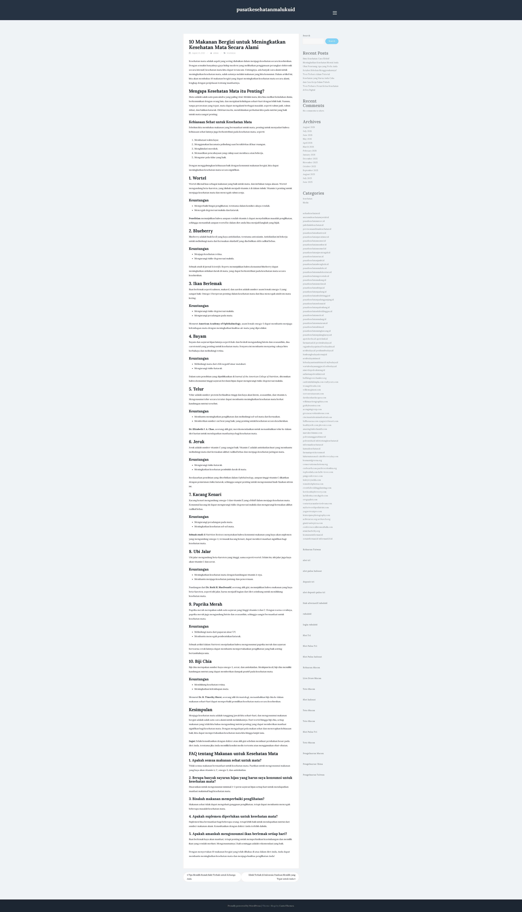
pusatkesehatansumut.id (314, 241)
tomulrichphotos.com (313, 484)
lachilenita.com (310, 495)
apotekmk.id (322, 339)
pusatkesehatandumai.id (314, 303)
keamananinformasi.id (313, 535)
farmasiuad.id (309, 343)
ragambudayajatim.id (312, 346)
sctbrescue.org (310, 519)
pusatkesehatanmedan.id (314, 284)
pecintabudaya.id (324, 343)
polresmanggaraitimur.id (314, 437)
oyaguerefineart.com (328, 421)
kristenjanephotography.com (316, 515)
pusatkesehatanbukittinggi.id (316, 296)
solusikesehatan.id (311, 213)
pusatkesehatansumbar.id (315, 244)
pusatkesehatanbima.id (313, 327)
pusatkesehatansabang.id (314, 280)
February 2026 (310, 151)
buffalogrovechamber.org (315, 378)
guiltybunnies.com (311, 405)
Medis (305, 202)
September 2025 (310, 170)
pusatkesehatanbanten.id (314, 233)
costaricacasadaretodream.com (317, 503)
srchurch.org (324, 519)
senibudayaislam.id (311, 358)
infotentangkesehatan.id (327, 441)
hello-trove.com (325, 472)
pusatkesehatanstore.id (314, 221)
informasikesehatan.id (313, 445)
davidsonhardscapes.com (314, 397)
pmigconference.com (313, 476)
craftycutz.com (331, 382)
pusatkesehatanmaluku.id (315, 268)
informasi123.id (326, 539)
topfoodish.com (310, 472)
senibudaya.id (309, 350)
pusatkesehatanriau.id (313, 256)
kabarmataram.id (310, 456)
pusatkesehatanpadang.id (315, 292)
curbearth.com (310, 468)
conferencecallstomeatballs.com (318, 527)
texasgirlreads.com (312, 386)
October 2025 (309, 166)
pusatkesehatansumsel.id (314, 248)
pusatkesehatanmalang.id (314, 319)
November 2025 (310, 162)
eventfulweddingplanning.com (317, 488)
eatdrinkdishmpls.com (313, 382)
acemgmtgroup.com (312, 409)
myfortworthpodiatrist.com (316, 507)
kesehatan (231, 53)
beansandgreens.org (312, 460)
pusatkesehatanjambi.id (313, 260)
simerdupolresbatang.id (314, 370)
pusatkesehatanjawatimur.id (316, 237)
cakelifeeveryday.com (328, 456)
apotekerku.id (309, 339)
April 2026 (307, 143)
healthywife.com (310, 425)
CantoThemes (286, 905)
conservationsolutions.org (315, 464)
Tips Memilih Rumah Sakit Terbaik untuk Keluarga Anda (211, 877)
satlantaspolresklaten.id (314, 374)
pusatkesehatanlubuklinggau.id (317, 311)
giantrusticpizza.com (313, 523)
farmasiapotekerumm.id (314, 452)
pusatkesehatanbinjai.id (314, 288)
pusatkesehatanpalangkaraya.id (317, 335)
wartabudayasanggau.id (314, 366)
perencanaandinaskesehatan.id (317, 229)
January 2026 (309, 155)
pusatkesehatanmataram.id (315, 323)
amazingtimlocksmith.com (315, 429)
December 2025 (310, 158)
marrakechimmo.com (312, 433)
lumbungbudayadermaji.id (315, 354)
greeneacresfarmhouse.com (316, 413)
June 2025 (308, 182)
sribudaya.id (331, 366)
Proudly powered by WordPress (244, 905)
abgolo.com (322, 495)
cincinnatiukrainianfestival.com (317, 417)
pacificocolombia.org (327, 468)
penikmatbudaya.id (324, 350)
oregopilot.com (310, 499)
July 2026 (307, 131)
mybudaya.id (332, 362)
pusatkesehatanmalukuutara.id (317, 272)
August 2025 (309, 174)
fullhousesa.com (310, 421)
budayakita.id (328, 346)
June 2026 (307, 135)
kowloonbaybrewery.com (314, 492)
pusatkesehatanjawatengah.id (316, 252)
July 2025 (307, 178)
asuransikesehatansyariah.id (316, 217)
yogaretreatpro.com (312, 511)
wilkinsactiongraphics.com (315, 401)
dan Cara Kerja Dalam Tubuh (316, 82)
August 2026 (309, 127)
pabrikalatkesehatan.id (313, 225)
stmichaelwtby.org (311, 531)
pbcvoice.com (325, 425)
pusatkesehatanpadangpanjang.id (318, 299)
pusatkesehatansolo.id (313, 315)
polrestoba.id (309, 441)
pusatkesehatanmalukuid (266, 9)
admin (215, 53)
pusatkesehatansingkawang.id (317, 331)
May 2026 (307, 139)
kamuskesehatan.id (311, 448)
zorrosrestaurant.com (313, 394)
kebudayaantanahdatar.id (314, 362)
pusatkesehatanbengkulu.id (316, 264)
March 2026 (308, 147)
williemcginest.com (312, 390)
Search (306, 35)
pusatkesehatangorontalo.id (316, 276)
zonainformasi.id (310, 539)
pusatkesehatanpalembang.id (316, 307)
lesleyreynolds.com (312, 480)
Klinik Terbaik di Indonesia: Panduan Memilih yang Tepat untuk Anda (272, 877)
